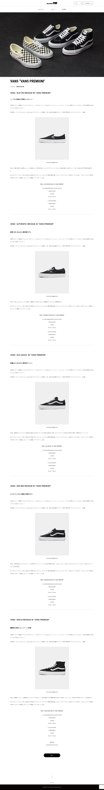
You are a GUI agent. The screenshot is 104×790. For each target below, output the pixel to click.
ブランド (53, 9)
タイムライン (41, 9)
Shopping (88, 3)
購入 (52, 755)
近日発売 (64, 9)
